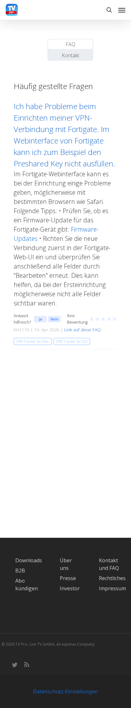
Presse (68, 578)
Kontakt (70, 55)
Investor (70, 588)
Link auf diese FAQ (82, 330)
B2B (20, 570)
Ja (40, 319)
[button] (121, 10)
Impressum (112, 588)
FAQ (70, 44)
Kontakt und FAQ (109, 564)
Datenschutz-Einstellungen (65, 691)
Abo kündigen (26, 584)
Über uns (66, 564)
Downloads (28, 560)
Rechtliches (112, 578)
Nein (55, 319)
